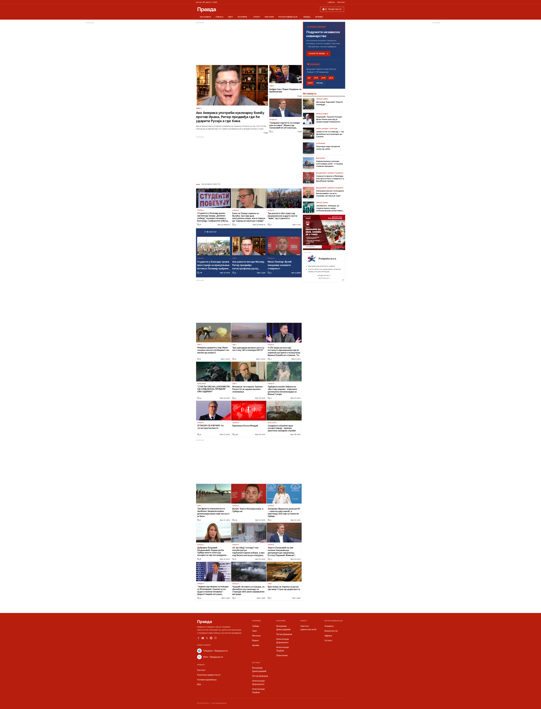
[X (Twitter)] (207, 638)
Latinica (331, 2)
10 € (316, 78)
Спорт (256, 17)
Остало (328, 640)
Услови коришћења (207, 680)
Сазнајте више (317, 54)
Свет (230, 17)
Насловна (205, 17)
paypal (319, 83)
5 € (309, 78)
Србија (219, 17)
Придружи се (335, 9)
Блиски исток (331, 631)
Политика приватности (208, 675)
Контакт (341, 2)
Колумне (242, 17)
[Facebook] (198, 638)
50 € (331, 78)
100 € (310, 83)
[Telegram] (211, 638)
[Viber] (215, 638)
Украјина (329, 626)
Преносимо (282, 655)
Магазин (269, 17)
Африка (328, 636)
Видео (307, 17)
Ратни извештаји (288, 17)
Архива (319, 17)
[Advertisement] (97, 67)
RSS (199, 684)
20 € (323, 78)
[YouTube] (202, 638)
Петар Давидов (284, 634)
